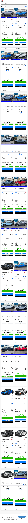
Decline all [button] (22, 518)
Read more (16, 520)
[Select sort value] (26, 6)
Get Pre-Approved (7, 42)
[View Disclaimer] (7, 25)
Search (25, 3)
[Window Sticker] (12, 25)
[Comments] (11, 25)
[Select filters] (25, 6)
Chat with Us (7, 44)
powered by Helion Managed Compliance (6, 521)
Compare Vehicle (5, 48)
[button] (13, 13)
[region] (7, 33)
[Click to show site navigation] (27, 1)
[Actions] (12, 19)
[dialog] (14, 518)
